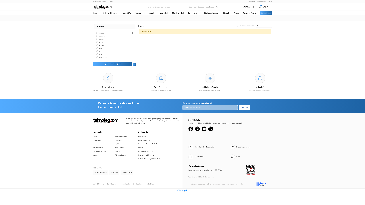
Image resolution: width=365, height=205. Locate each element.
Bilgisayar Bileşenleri (121, 136)
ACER (101, 42)
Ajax (100, 54)
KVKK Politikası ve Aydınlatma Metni (149, 159)
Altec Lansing (103, 57)
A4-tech (102, 36)
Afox (100, 48)
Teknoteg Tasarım (120, 155)
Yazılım (95, 155)
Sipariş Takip (251, 1)
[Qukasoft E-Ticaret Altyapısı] (182, 191)
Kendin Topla (267, 13)
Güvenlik (117, 151)
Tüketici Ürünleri (98, 147)
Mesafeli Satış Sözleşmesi (146, 155)
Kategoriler (97, 132)
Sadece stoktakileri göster (246, 25)
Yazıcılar (95, 144)
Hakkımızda (143, 132)
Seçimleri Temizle (113, 64)
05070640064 (199, 157)
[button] (264, 6)
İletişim (140, 147)
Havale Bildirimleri (127, 172)
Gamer (95, 136)
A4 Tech (101, 33)
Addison (101, 45)
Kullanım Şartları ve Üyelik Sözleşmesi (149, 144)
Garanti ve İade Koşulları (145, 151)
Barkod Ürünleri (119, 147)
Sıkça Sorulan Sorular (100, 172)
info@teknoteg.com (243, 147)
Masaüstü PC (97, 140)
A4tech (101, 39)
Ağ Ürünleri (118, 144)
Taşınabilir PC (119, 140)
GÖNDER (244, 107)
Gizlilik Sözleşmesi (144, 140)
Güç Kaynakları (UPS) (99, 151)
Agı (100, 51)
